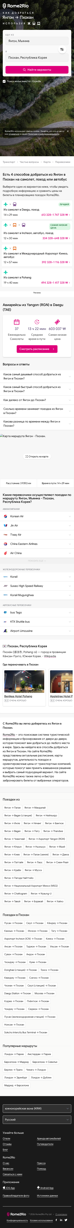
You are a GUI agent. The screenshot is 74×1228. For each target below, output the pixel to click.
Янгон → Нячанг (32, 823)
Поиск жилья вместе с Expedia (24, 81)
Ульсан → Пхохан (59, 946)
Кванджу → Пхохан (14, 977)
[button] (37, 70)
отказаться (14, 134)
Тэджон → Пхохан (36, 946)
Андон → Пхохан (35, 954)
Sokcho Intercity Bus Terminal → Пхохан (25, 1032)
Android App (47, 1187)
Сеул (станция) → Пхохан (42, 985)
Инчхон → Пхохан (37, 930)
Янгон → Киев (12, 854)
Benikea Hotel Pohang (18, 696)
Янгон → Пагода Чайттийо (18, 877)
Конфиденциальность (17, 1220)
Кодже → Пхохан (13, 1001)
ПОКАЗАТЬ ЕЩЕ (38, 561)
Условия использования (41, 1220)
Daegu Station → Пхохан (17, 993)
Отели (6, 1138)
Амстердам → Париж (39, 1054)
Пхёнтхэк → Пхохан (38, 1001)
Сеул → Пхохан (34, 923)
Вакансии (8, 1168)
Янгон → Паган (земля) (36, 854)
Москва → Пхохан (44, 993)
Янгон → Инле (12, 823)
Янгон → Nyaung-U (41, 893)
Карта (47, 162)
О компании (61, 1214)
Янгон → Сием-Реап (57, 862)
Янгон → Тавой (12, 901)
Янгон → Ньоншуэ (35, 846)
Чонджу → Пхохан (14, 1009)
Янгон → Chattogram (15, 893)
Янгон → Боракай (33, 901)
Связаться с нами (12, 1174)
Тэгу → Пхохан (59, 930)
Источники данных (47, 1195)
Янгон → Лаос (35, 862)
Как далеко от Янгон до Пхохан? (24, 400)
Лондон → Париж (14, 1054)
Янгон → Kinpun (13, 846)
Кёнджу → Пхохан (57, 923)
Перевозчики (62, 162)
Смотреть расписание (34, 349)
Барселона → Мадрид (16, 1061)
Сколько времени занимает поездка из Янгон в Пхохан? (33, 411)
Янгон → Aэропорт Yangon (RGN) (47, 838)
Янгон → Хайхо (55, 901)
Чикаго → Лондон (36, 1069)
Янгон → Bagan (12, 831)
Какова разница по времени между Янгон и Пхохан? (31, 424)
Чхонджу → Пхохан (15, 962)
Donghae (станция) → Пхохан (20, 969)
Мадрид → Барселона (16, 1085)
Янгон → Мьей (57, 846)
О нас (6, 1163)
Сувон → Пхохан (13, 954)
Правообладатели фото (16, 1195)
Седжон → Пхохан (38, 1009)
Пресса (41, 1163)
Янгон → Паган (12, 807)
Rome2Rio (9, 734)
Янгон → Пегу (32, 831)
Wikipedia (50, 656)
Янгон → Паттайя (13, 862)
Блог (5, 1149)
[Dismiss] (67, 131)
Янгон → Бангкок (54, 823)
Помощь (41, 1168)
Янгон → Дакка (60, 854)
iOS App (10, 1187)
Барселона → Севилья (45, 1061)
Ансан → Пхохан (13, 946)
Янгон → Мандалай (35, 807)
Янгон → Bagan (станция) (18, 815)
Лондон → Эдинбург (15, 1077)
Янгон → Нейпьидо (46, 815)
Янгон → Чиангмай (14, 838)
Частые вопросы (29, 162)
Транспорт (9, 162)
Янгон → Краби (12, 870)
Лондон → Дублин (41, 1077)
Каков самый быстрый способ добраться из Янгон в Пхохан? (32, 389)
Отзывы (7, 1144)
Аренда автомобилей (49, 1138)
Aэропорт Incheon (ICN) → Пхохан (23, 938)
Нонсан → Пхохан (14, 1024)
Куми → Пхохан (37, 962)
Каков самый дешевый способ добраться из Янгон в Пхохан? (32, 376)
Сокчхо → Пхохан (39, 977)
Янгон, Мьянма (18, 41)
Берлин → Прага (13, 1069)
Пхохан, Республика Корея (27, 58)
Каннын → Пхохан (14, 930)
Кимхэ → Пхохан (55, 938)
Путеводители (45, 1144)
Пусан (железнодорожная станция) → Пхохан (29, 1016)
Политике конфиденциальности (43, 134)
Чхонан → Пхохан (14, 985)
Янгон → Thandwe (53, 831)
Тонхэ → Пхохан (49, 969)
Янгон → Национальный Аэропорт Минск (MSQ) (31, 885)
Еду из (10, 34)
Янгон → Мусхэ (33, 870)
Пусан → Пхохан (13, 923)
